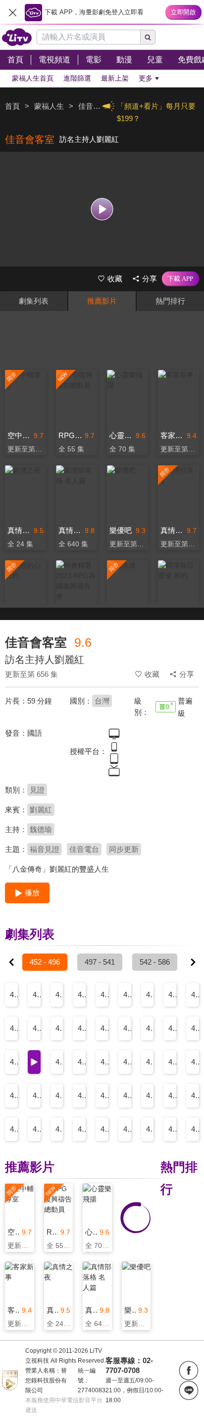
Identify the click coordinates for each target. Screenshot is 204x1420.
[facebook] (189, 1370)
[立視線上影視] (17, 37)
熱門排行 (170, 301)
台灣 (102, 701)
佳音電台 (84, 849)
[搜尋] (148, 37)
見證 (37, 790)
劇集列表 (34, 301)
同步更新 (124, 849)
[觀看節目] (102, 209)
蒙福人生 (49, 106)
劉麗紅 (41, 809)
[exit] (12, 12)
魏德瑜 (41, 829)
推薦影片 (102, 301)
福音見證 (44, 849)
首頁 (12, 106)
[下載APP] (180, 278)
